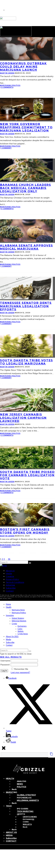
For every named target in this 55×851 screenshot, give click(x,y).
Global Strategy (18, 618)
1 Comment (6, 148)
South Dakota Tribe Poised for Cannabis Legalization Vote (27, 475)
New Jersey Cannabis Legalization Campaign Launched (23, 418)
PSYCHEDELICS (24, 798)
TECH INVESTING (25, 811)
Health (8, 607)
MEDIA (9, 835)
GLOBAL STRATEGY (26, 795)
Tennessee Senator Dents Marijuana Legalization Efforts (26, 306)
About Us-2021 (12, 636)
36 (9, 559)
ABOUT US (11, 832)
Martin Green (7, 73)
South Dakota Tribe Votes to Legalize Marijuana (26, 362)
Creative (10, 576)
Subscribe (11, 588)
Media (9, 573)
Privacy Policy (12, 579)
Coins (20, 629)
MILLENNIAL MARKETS (28, 800)
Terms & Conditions (15, 582)
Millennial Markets (19, 621)
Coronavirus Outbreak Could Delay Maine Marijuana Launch (23, 67)
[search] (30, 651)
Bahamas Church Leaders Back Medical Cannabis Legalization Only (25, 188)
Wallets (20, 631)
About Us (10, 570)
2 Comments (7, 435)
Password (5, 664)
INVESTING (11, 792)
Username (5, 660)
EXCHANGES (28, 819)
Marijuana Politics (10, 85)
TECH (9, 806)
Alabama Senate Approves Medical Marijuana (26, 247)
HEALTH (10, 778)
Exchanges (22, 626)
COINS (26, 822)
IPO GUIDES (22, 809)
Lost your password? (20, 672)
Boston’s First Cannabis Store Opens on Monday (25, 531)
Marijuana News (18, 610)
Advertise (10, 585)
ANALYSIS (21, 781)
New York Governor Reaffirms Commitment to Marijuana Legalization (26, 127)
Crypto (14, 624)
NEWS (20, 784)
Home (8, 604)
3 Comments (7, 87)
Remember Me (21, 669)
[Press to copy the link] (51, 755)
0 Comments (7, 209)
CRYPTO (21, 814)
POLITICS (21, 787)
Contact (10, 591)
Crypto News (23, 634)
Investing (10, 615)
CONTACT (11, 841)
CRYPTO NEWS (30, 817)
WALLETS (27, 824)
